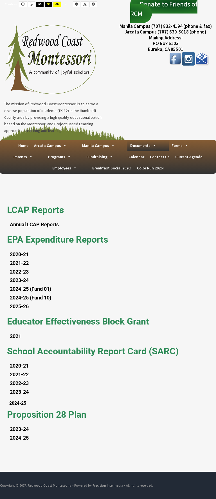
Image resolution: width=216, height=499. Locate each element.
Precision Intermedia (108, 485)
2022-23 (19, 272)
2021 (15, 336)
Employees (61, 168)
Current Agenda (188, 156)
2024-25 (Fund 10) (30, 298)
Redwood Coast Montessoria (49, 485)
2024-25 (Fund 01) (30, 289)
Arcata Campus (47, 145)
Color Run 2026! (150, 168)
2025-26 (19, 306)
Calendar (136, 156)
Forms (177, 145)
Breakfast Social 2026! (111, 168)
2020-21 (19, 254)
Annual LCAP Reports (34, 224)
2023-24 (19, 280)
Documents (140, 145)
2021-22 (19, 263)
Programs (56, 156)
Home (23, 145)
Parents (20, 156)
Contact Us (160, 156)
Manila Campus (95, 145)
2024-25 (19, 438)
